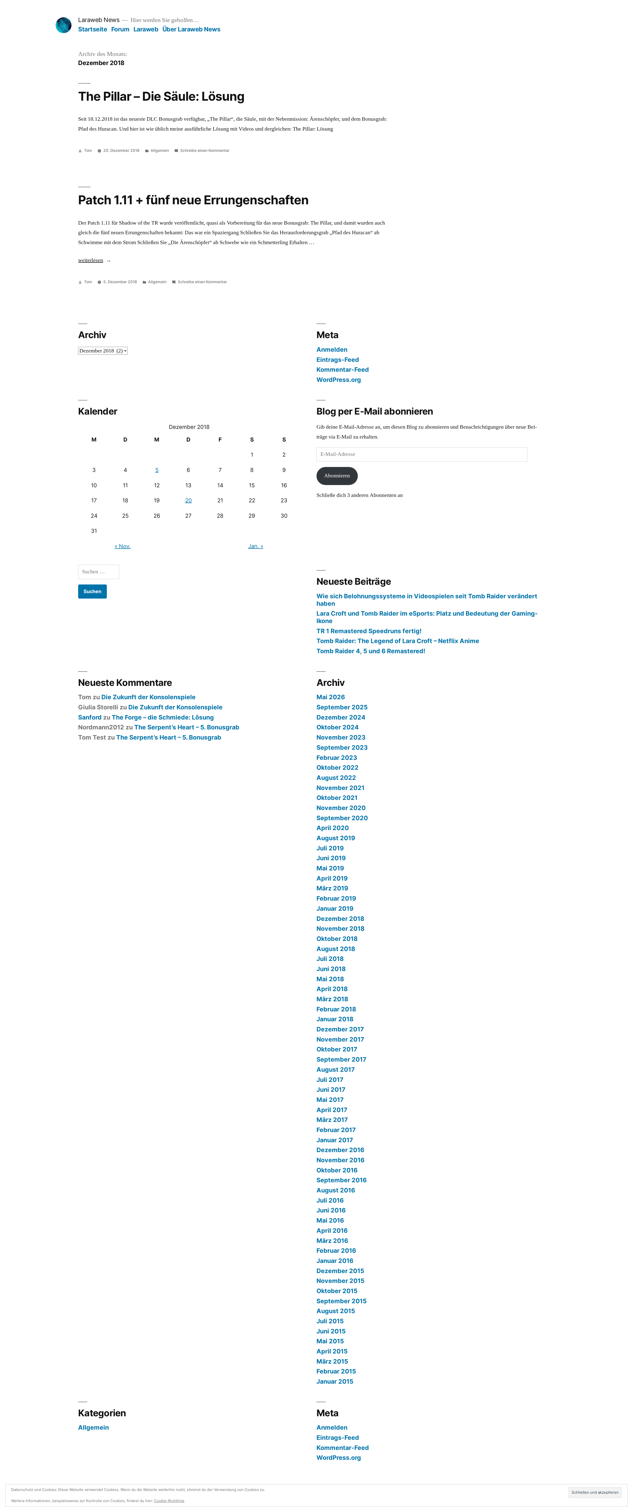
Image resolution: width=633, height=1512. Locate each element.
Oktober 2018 (337, 938)
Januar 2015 (334, 1381)
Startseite (92, 29)
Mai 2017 (330, 1099)
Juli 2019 (330, 848)
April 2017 (331, 1110)
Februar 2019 (336, 898)
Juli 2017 (329, 1079)
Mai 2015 (330, 1341)
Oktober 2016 (337, 1170)
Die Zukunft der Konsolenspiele (148, 697)
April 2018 (332, 989)
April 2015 (332, 1351)
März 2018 (332, 999)
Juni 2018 (331, 969)
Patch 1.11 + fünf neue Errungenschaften (193, 199)
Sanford (90, 717)
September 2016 (341, 1180)
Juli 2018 (330, 958)
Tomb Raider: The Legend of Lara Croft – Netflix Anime (397, 641)
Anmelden (331, 349)
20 (188, 500)
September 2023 (342, 747)
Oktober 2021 (337, 797)
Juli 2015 (330, 1321)
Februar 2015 (336, 1371)
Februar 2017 (336, 1130)
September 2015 (341, 1301)
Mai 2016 (330, 1220)
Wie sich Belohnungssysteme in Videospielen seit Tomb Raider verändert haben (426, 599)
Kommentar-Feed (342, 369)
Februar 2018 (336, 1009)
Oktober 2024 (337, 727)
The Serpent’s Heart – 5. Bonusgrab (186, 727)
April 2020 (332, 828)
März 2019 (332, 888)
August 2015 (335, 1311)
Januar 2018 (334, 1019)
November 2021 (340, 787)
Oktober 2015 (337, 1291)
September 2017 (341, 1059)
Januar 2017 (334, 1140)
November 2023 (340, 737)
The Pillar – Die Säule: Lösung (161, 96)
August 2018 (335, 949)
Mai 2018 (330, 979)
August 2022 (336, 777)
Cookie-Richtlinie (169, 1500)
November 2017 (340, 1039)
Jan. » (255, 546)
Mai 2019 (330, 868)
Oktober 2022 (337, 767)
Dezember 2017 (340, 1029)
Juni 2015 (331, 1331)
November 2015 (340, 1280)
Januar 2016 (334, 1260)
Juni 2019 (331, 858)
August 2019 (335, 838)
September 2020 (342, 818)
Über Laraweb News (191, 29)
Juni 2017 (330, 1089)
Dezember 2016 (340, 1150)
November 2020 (341, 808)
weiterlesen (94, 260)
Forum (120, 29)
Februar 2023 (336, 757)
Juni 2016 (331, 1210)
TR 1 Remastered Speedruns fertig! (369, 631)
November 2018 (340, 928)
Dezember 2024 (340, 717)
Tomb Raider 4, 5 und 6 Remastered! (370, 651)
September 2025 (342, 707)
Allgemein (160, 150)
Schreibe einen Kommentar (204, 150)
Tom (88, 150)
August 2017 (335, 1069)
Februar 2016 (336, 1250)
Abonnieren (337, 475)
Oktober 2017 (336, 1049)
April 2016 (332, 1230)
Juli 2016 (330, 1200)
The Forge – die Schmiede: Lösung (163, 717)
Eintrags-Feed (337, 359)
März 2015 (332, 1361)
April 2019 (332, 878)
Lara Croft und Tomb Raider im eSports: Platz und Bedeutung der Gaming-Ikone (427, 617)
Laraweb (146, 29)
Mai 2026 (330, 697)
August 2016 (335, 1190)
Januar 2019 (334, 908)
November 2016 (340, 1160)
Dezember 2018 (340, 918)
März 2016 (332, 1240)
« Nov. (122, 546)
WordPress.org (338, 379)
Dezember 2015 (340, 1271)
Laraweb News (98, 19)
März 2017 (332, 1119)
